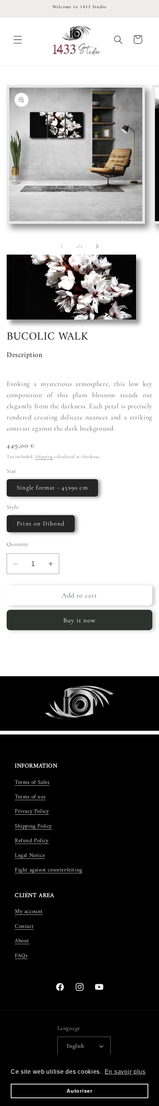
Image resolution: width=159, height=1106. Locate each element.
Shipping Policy (33, 826)
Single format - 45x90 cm (52, 487)
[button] (18, 39)
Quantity (18, 544)
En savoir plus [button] (125, 1072)
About (22, 941)
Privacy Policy (32, 811)
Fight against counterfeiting (48, 870)
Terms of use (30, 797)
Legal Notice (30, 856)
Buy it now (79, 620)
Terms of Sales (32, 783)
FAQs (21, 956)
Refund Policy (32, 841)
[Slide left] (62, 246)
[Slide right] (97, 246)
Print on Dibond (41, 523)
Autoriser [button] (79, 1091)
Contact (24, 927)
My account (29, 912)
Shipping (44, 456)
